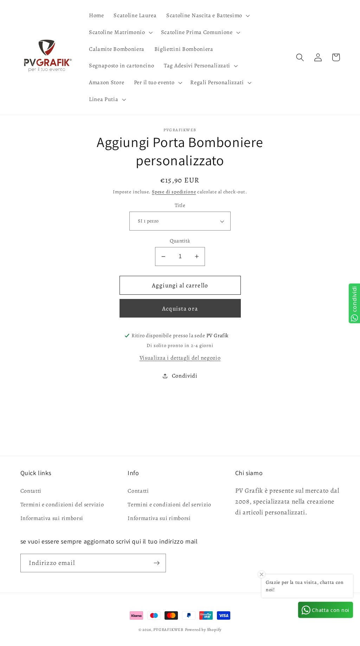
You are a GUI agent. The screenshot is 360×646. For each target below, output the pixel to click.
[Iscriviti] (157, 563)
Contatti (31, 491)
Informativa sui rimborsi (52, 518)
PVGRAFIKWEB (168, 629)
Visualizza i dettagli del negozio (180, 358)
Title (180, 205)
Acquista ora (180, 308)
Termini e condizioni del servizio (62, 504)
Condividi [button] (185, 376)
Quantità (180, 240)
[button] (207, 15)
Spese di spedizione (174, 191)
